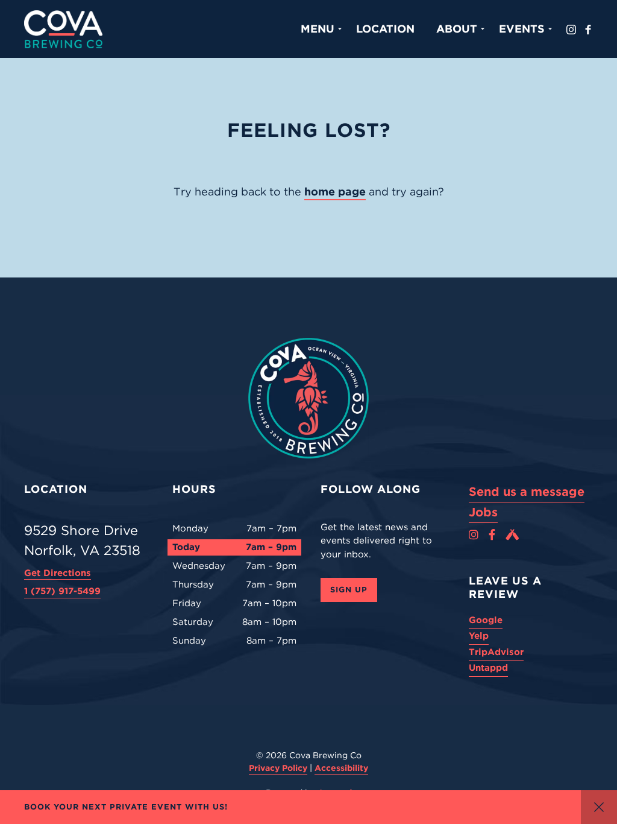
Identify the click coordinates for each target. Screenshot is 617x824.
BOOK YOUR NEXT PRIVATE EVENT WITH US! (126, 806)
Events (522, 28)
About (456, 28)
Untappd (488, 667)
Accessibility (341, 768)
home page (335, 191)
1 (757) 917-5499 (62, 591)
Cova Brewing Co (63, 29)
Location (385, 28)
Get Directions (57, 573)
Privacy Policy (278, 768)
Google (486, 620)
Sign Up (349, 589)
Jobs (483, 512)
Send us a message (526, 491)
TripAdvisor (496, 652)
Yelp (479, 635)
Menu (317, 28)
